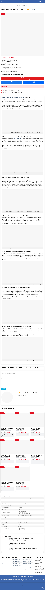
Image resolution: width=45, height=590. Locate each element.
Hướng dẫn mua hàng (27, 559)
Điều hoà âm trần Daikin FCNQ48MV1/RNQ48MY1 (20, 483)
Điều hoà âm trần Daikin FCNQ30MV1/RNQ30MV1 (20, 429)
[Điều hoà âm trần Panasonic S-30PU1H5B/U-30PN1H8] (37, 447)
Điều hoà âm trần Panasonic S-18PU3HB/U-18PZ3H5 (7, 429)
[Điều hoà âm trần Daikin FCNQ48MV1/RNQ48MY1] (22, 474)
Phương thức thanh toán (27, 564)
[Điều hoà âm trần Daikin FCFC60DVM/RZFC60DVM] (22, 447)
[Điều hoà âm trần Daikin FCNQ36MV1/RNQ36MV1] (8, 447)
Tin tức (24, 569)
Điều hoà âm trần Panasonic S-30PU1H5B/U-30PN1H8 (37, 456)
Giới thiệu (3, 561)
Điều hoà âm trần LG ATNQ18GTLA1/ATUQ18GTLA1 (13, 97)
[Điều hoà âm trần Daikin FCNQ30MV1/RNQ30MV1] (22, 420)
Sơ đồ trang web (38, 572)
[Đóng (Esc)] (1, 583)
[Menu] (2, 1)
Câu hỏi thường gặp (27, 567)
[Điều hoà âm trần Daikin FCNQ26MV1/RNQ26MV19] (37, 420)
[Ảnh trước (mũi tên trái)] (1, 588)
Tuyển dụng (3, 563)
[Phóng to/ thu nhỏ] (4, 583)
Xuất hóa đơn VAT (27, 561)
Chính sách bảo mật (16, 559)
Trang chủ (18, 5)
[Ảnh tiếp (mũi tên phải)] (4, 588)
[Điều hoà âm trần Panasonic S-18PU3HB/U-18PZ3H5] (8, 420)
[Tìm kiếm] (43, 1)
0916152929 (37, 565)
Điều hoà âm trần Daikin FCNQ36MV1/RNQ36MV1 (5, 456)
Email (2, 383)
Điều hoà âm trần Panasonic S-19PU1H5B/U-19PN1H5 (7, 483)
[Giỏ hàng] (40, 1)
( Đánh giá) (33, 9)
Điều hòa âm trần (24, 5)
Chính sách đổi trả (16, 561)
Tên (2, 378)
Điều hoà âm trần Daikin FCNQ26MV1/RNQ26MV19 (35, 429)
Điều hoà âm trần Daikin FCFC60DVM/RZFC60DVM (20, 456)
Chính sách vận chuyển (16, 565)
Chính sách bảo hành (16, 563)
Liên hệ (2, 565)
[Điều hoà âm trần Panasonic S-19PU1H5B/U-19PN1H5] (8, 474)
